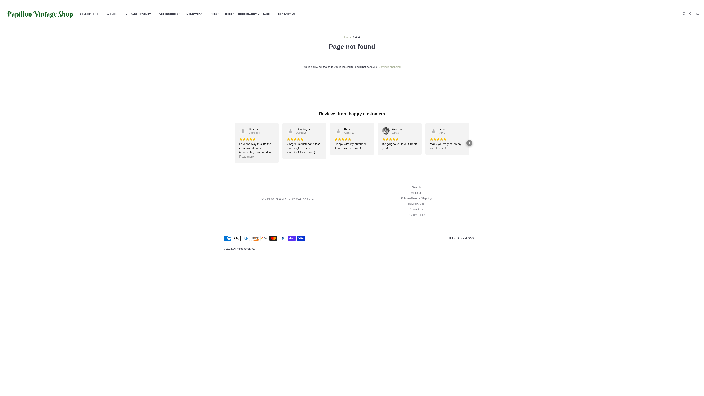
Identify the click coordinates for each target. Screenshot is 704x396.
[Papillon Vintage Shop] (39, 14)
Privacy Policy (416, 214)
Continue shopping (389, 66)
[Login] (690, 14)
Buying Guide (416, 203)
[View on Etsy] (243, 131)
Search (416, 187)
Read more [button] (246, 156)
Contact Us (287, 13)
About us (416, 192)
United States (462, 238)
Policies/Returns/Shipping (416, 198)
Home (348, 37)
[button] (235, 143)
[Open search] (684, 14)
